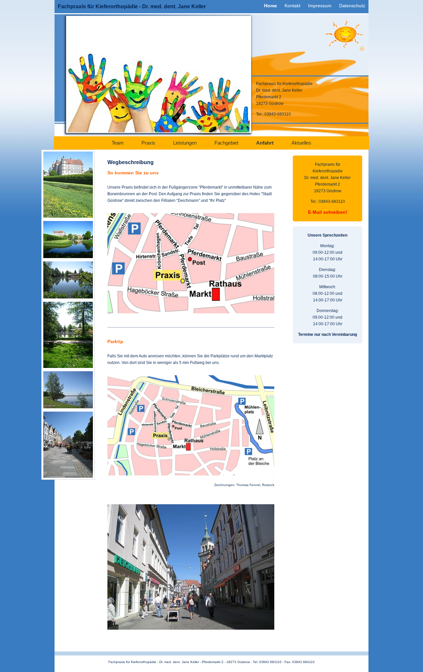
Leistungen (185, 143)
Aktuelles (301, 143)
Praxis (148, 143)
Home (270, 5)
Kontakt (292, 5)
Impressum (319, 5)
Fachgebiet (226, 143)
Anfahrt (265, 143)
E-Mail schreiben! (327, 212)
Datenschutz (352, 5)
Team (118, 143)
